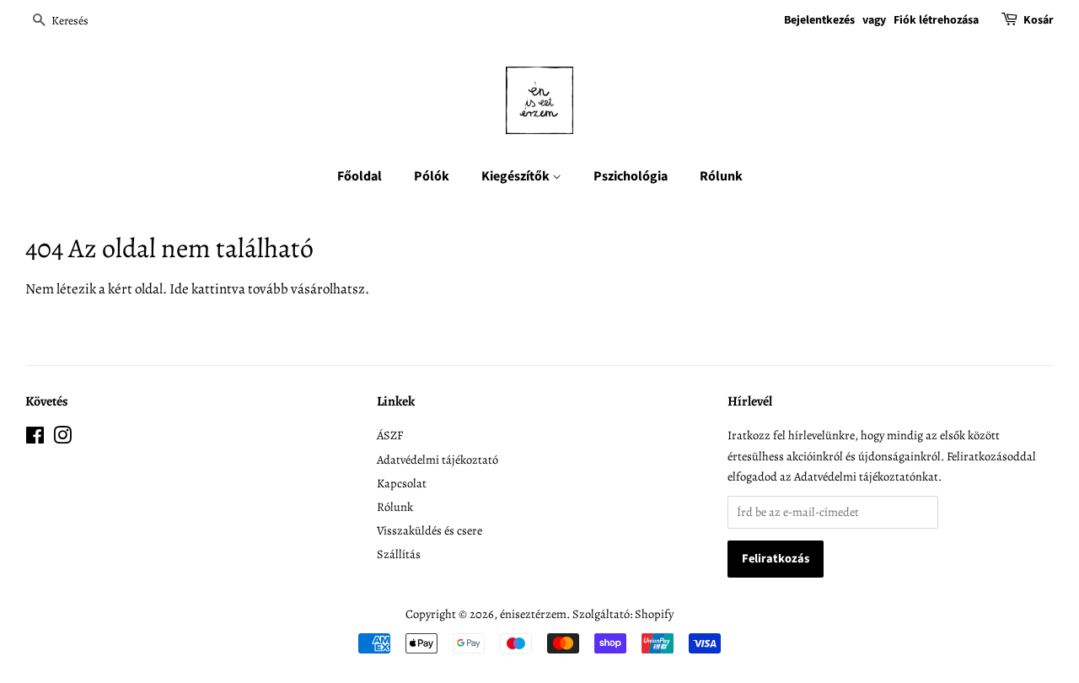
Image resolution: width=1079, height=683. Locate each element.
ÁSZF (390, 435)
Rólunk (721, 176)
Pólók (431, 176)
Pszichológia (630, 176)
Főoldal (359, 176)
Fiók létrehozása (936, 20)
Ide (179, 288)
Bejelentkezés (819, 20)
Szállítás (399, 554)
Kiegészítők (516, 176)
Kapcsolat (402, 483)
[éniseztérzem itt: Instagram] (62, 438)
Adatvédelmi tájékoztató (437, 459)
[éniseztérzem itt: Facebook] (35, 438)
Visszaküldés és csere (429, 530)
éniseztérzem (533, 613)
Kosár (1038, 20)
